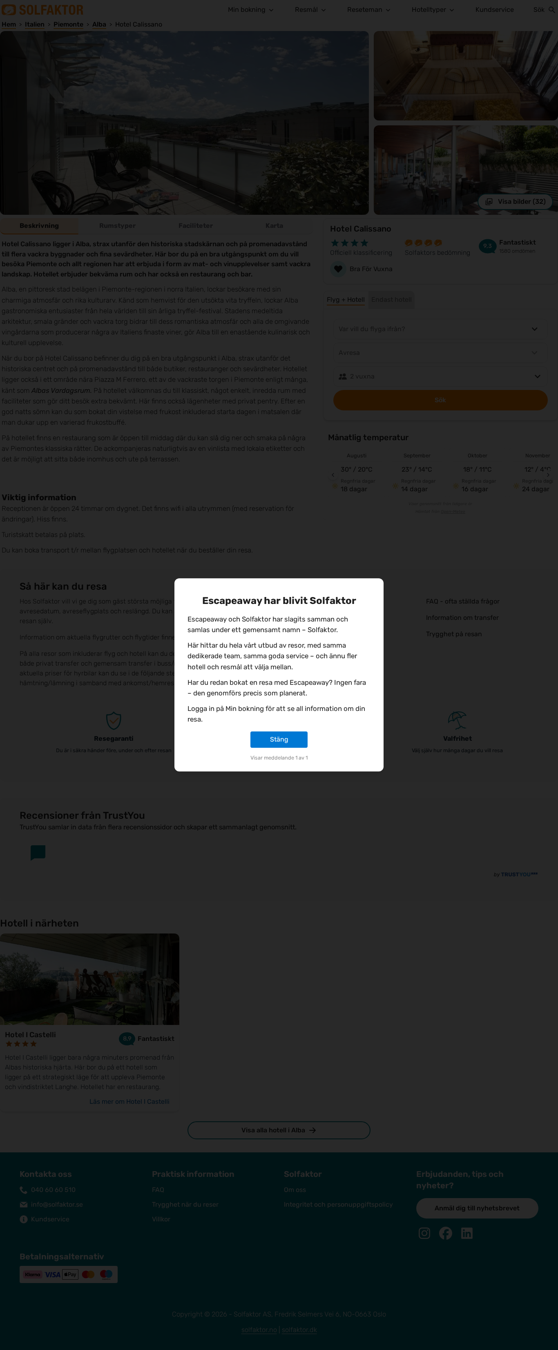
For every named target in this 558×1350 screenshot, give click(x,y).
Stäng (279, 739)
